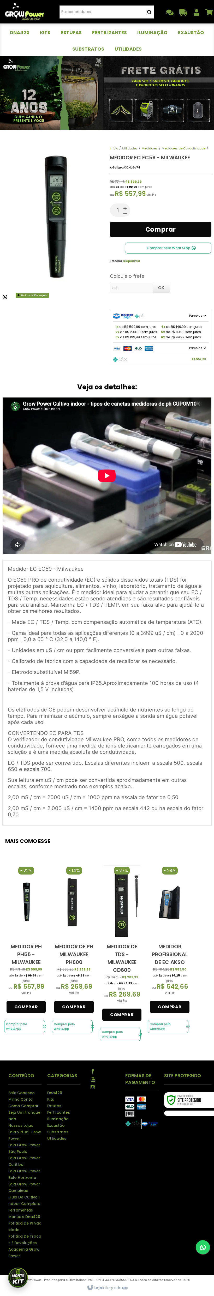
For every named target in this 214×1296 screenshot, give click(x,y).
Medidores (150, 148)
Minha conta (20, 1099)
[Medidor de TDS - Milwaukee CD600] (122, 944)
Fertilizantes (58, 1112)
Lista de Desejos (33, 295)
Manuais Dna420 (24, 1216)
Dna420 (54, 1092)
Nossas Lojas (20, 1125)
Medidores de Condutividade (183, 148)
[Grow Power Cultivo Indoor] (24, 11)
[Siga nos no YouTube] (92, 1079)
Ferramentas (20, 1210)
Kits (50, 1099)
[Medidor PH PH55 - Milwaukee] (26, 940)
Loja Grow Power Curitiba (24, 1161)
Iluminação (58, 1119)
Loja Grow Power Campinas (24, 1187)
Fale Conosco (21, 1092)
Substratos (57, 1132)
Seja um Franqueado (24, 1116)
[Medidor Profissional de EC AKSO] (169, 940)
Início (114, 148)
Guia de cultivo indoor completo (24, 1200)
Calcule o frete (127, 276)
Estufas (54, 1105)
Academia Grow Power (23, 1252)
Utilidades (130, 148)
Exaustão (56, 1125)
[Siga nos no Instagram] (92, 1086)
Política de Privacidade (24, 1226)
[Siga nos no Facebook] (92, 1071)
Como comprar (23, 1105)
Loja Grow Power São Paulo (24, 1148)
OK (161, 288)
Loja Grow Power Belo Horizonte (24, 1174)
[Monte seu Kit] (18, 1278)
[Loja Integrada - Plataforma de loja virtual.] (107, 1288)
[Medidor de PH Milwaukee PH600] (74, 940)
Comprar (160, 229)
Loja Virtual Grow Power (24, 1135)
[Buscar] (149, 12)
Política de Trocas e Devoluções (24, 1239)
